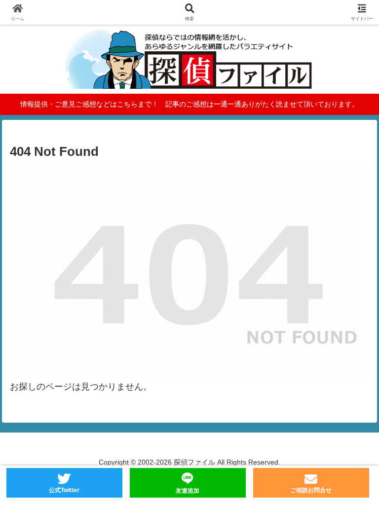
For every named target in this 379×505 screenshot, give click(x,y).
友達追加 (187, 490)
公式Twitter (64, 490)
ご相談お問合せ (311, 490)
